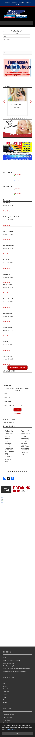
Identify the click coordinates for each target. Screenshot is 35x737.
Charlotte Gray (7, 313)
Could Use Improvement (14, 406)
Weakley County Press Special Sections (15, 671)
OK (17, 733)
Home (5, 657)
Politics (5, 694)
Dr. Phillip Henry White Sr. (11, 217)
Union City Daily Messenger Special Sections (16, 668)
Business (5, 700)
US (4, 683)
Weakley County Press (10, 666)
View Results (17, 413)
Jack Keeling (7, 202)
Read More (6, 211)
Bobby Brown (7, 284)
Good (8, 398)
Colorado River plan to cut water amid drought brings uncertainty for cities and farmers (9, 443)
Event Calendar (7, 717)
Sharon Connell (8, 299)
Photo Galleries (7, 720)
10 (26, 471)
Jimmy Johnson (8, 356)
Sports (5, 686)
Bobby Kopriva (8, 231)
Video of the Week (9, 422)
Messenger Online (8, 663)
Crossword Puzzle (8, 714)
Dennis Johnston (8, 260)
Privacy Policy (11, 729)
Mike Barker (7, 274)
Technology (6, 691)
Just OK (8, 402)
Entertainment (7, 689)
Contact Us (7, 2)
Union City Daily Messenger (11, 660)
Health (5, 702)
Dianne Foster (7, 327)
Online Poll (6, 723)
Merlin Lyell (6, 342)
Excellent (9, 394)
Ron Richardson (8, 245)
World (4, 697)
